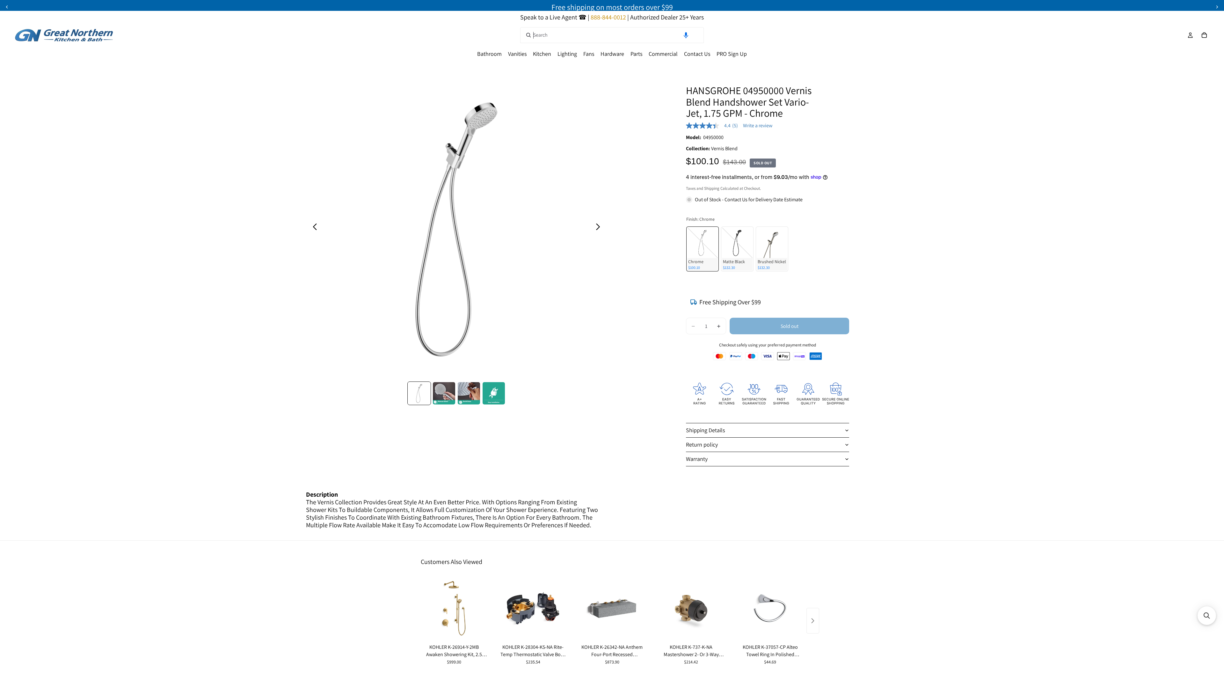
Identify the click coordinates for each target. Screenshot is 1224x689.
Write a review (757, 125)
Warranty (697, 459)
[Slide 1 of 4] (419, 393)
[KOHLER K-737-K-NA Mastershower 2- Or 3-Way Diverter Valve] (691, 608)
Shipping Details (705, 430)
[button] (686, 35)
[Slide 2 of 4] (444, 393)
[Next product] (812, 620)
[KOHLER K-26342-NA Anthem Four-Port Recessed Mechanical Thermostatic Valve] (612, 608)
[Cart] (1204, 35)
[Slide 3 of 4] (469, 393)
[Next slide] (1217, 7)
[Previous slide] (7, 7)
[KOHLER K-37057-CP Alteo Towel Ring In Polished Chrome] (770, 608)
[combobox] (612, 35)
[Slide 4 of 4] (494, 393)
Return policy (702, 444)
